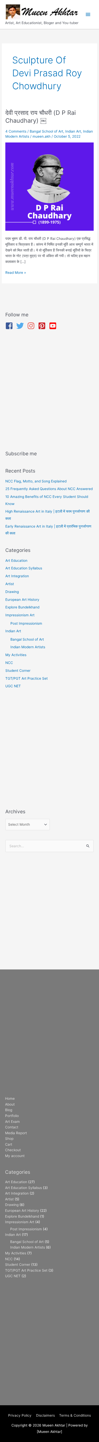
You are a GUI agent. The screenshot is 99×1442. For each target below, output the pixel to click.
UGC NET (13, 686)
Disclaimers (45, 1415)
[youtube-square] (54, 326)
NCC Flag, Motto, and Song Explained (36, 481)
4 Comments (15, 131)
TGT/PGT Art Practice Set (26, 678)
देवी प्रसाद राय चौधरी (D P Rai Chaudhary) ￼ (40, 116)
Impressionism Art (20, 615)
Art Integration (17, 576)
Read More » (15, 272)
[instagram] (32, 326)
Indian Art (73, 131)
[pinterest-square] (43, 326)
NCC (9, 663)
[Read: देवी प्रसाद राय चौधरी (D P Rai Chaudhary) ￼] (49, 186)
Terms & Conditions (75, 1415)
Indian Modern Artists (27, 647)
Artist (9, 584)
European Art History (22, 600)
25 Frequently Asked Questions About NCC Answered (49, 489)
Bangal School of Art (46, 131)
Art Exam (12, 1122)
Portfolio (12, 1116)
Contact (11, 1127)
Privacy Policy (19, 1415)
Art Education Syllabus (23, 568)
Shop (9, 1139)
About (10, 1104)
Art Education (16, 560)
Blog (8, 1110)
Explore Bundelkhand (22, 607)
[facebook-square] (10, 326)
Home (10, 1098)
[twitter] (21, 326)
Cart (8, 1144)
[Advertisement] (49, 390)
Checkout (13, 1150)
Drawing (12, 592)
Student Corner (17, 671)
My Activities (15, 655)
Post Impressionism (26, 623)
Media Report (16, 1133)
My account (15, 1156)
